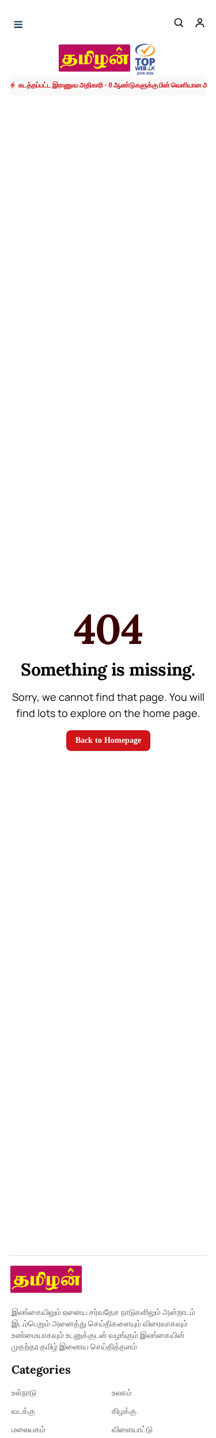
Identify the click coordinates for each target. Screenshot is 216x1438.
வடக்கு (23, 1410)
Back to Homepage (108, 740)
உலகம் (122, 1392)
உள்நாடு (24, 1392)
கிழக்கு (124, 1410)
